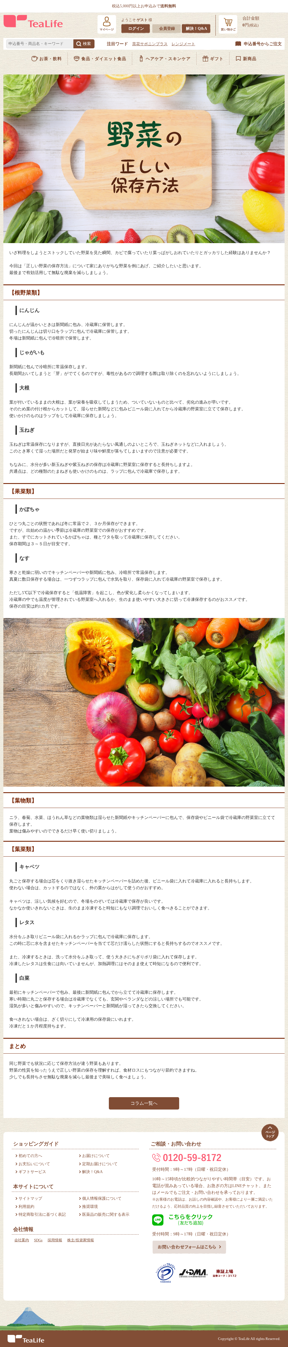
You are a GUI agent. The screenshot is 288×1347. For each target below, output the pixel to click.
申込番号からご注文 (263, 44)
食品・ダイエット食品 (103, 58)
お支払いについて (34, 1164)
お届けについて (96, 1156)
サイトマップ (30, 1198)
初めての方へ (30, 1156)
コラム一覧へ (144, 1103)
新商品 (249, 58)
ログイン (136, 28)
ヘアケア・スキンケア (168, 58)
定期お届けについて (100, 1164)
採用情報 (55, 1240)
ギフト (217, 58)
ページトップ (270, 1133)
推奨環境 (90, 1207)
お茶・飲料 (50, 58)
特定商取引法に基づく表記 (42, 1214)
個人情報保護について (102, 1198)
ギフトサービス (32, 1172)
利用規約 (26, 1207)
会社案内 (21, 1240)
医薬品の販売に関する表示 (105, 1214)
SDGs (38, 1240)
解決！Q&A (196, 28)
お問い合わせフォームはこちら (189, 1247)
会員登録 (167, 28)
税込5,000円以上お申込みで (144, 6)
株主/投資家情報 (80, 1240)
